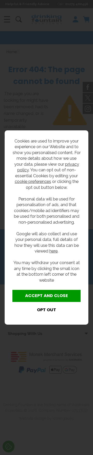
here (53, 251)
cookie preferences (33, 181)
